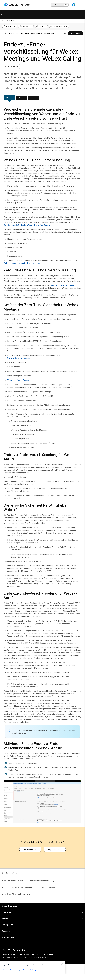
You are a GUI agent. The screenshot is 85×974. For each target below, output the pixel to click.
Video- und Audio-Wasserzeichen (21, 380)
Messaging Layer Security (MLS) (63, 285)
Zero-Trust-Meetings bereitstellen (16, 894)
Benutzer (33, 98)
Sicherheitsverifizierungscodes (20, 358)
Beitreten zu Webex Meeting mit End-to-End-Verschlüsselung (28, 880)
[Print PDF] (64, 33)
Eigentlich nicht (54, 849)
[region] (32, 967)
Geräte (21, 98)
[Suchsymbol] (52, 5)
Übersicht (9, 98)
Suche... (57, 5)
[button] (73, 5)
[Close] (62, 963)
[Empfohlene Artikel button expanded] (81, 873)
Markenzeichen (49, 954)
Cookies (39, 954)
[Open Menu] (81, 5)
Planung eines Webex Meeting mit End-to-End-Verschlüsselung (28, 887)
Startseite (4, 15)
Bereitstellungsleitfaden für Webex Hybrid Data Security (27, 225)
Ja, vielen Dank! (30, 849)
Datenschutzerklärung (27, 954)
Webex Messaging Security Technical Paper (22, 263)
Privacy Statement (10, 970)
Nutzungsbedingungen (10, 954)
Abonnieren (75, 33)
